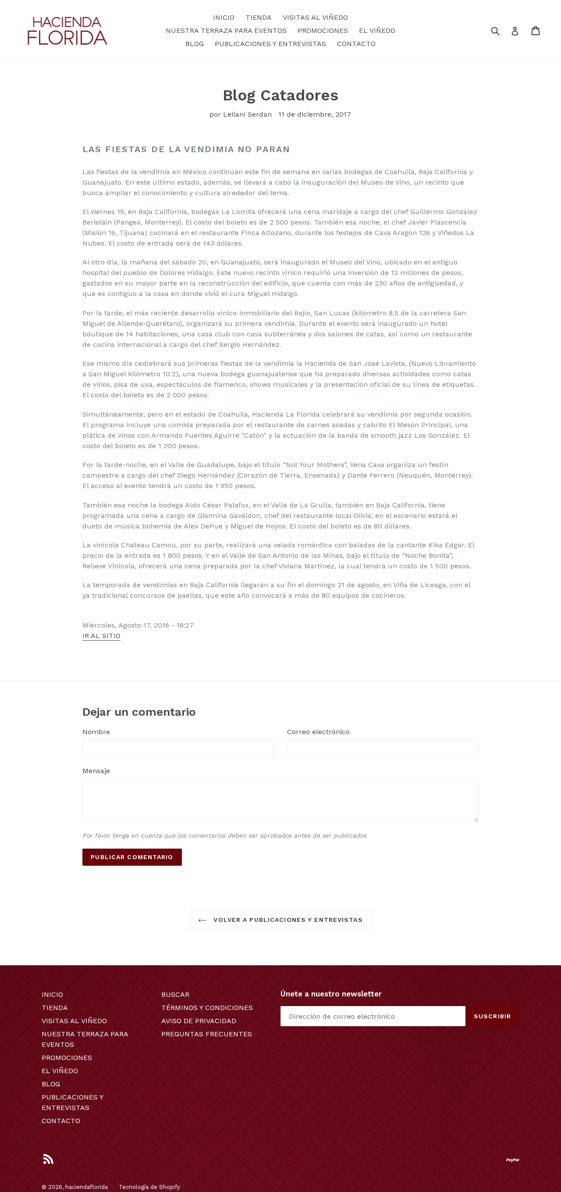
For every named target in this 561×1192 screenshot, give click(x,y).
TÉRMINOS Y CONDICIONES (207, 1007)
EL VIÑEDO (377, 30)
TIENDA (258, 17)
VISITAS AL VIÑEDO (315, 17)
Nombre (96, 732)
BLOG (194, 43)
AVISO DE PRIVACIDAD (198, 1021)
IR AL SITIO (101, 636)
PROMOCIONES (323, 30)
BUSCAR (175, 994)
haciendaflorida (86, 1187)
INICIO (223, 17)
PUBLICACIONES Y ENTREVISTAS (270, 43)
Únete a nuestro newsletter (331, 993)
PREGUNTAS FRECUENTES (206, 1034)
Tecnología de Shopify (149, 1187)
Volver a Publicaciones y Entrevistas (286, 919)
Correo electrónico (318, 732)
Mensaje (96, 771)
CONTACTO (356, 43)
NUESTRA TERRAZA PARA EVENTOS (226, 30)
